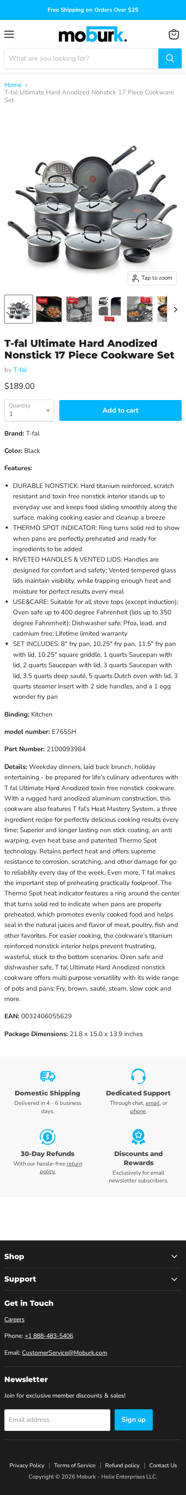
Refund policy (122, 1465)
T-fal (20, 369)
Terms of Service (75, 1465)
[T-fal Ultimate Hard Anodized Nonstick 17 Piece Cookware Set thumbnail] (18, 309)
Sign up (134, 1419)
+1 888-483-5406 (49, 1336)
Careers (14, 1319)
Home (13, 85)
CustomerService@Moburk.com (64, 1353)
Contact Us (163, 1465)
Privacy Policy (27, 1465)
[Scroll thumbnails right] (174, 310)
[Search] (170, 58)
